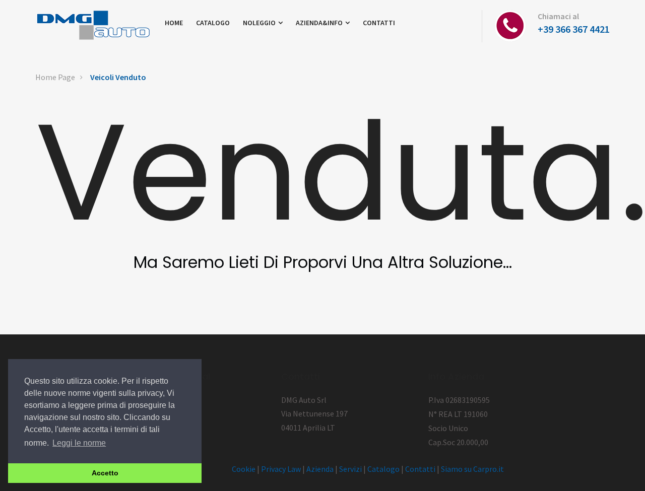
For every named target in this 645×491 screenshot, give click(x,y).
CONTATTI (379, 22)
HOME (174, 22)
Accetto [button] (105, 473)
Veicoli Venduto (118, 77)
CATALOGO (213, 22)
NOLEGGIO (260, 22)
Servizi (350, 469)
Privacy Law (281, 469)
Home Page (55, 77)
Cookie (243, 469)
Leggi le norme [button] (79, 443)
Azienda (320, 469)
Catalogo (383, 469)
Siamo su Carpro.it (472, 469)
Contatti (420, 469)
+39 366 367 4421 (574, 29)
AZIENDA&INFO (320, 22)
